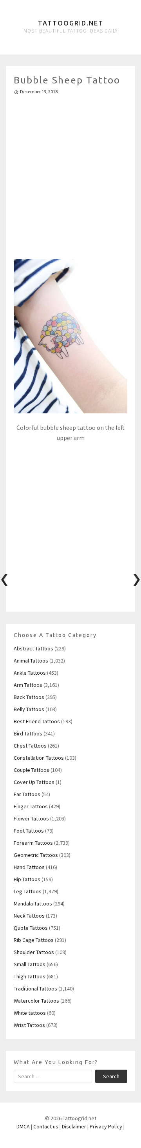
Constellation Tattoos (39, 757)
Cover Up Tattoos (34, 782)
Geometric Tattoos (36, 854)
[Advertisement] (70, 173)
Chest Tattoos (30, 745)
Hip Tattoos (27, 879)
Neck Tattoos (29, 915)
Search (111, 1076)
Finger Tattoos (31, 806)
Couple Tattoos (31, 769)
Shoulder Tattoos (34, 952)
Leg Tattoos (28, 891)
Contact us (45, 1126)
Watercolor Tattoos (36, 1000)
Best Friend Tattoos (37, 721)
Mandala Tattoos (33, 903)
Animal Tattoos (31, 660)
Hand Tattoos (29, 867)
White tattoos (30, 1012)
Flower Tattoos (31, 818)
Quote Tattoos (31, 927)
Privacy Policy (106, 1126)
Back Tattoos (29, 697)
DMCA (23, 1126)
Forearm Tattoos (33, 842)
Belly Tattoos (29, 709)
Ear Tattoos (27, 794)
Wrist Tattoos (29, 1024)
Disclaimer (74, 1126)
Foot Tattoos (29, 830)
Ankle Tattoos (30, 672)
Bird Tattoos (28, 733)
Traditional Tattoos (35, 988)
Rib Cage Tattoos (34, 939)
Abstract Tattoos (33, 648)
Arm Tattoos (28, 684)
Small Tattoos (29, 964)
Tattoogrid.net (70, 23)
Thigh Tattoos (29, 976)
